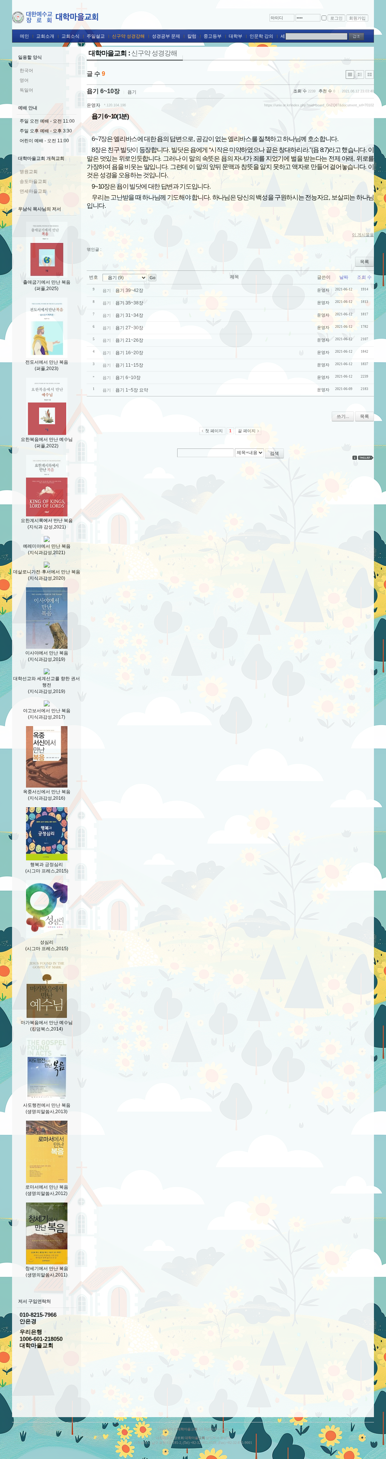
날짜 (343, 277)
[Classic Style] (350, 74)
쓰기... (343, 416)
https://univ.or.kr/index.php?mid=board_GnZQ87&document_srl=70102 (319, 105)
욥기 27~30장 (129, 327)
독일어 (26, 90)
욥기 (131, 92)
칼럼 (191, 36)
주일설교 (96, 36)
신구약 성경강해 (128, 36)
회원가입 (357, 18)
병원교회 (29, 171)
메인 (24, 36)
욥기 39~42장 (129, 290)
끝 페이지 (247, 430)
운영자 (93, 105)
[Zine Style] (359, 74)
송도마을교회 (33, 181)
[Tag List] (366, 458)
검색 (274, 453)
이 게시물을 (363, 234)
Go (152, 277)
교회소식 (70, 36)
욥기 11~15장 (129, 365)
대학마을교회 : (133, 53)
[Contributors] (354, 458)
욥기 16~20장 (129, 352)
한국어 (26, 70)
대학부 (235, 36)
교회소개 (45, 36)
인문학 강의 (261, 36)
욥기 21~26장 (129, 340)
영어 (24, 80)
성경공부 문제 (166, 36)
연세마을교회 (33, 191)
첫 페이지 (214, 430)
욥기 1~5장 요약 (131, 390)
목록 (364, 261)
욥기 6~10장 (103, 91)
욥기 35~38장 (129, 303)
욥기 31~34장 (129, 315)
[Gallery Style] (369, 74)
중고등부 (213, 36)
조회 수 (364, 277)
